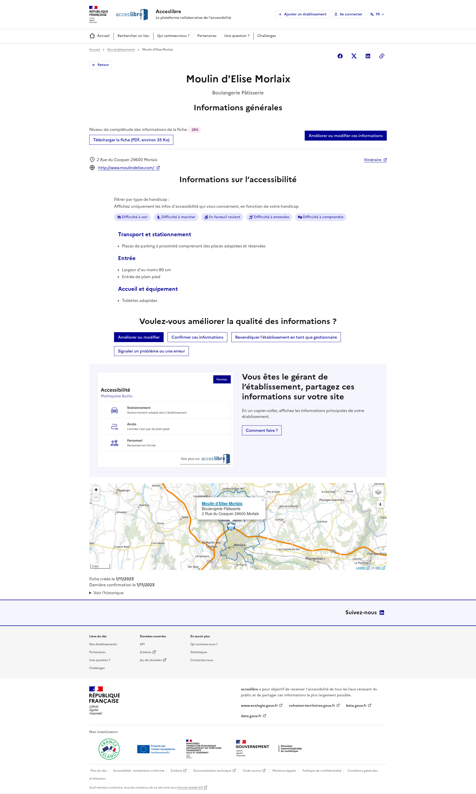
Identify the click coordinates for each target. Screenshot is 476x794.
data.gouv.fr (251, 716)
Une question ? (236, 35)
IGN (378, 567)
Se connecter (351, 14)
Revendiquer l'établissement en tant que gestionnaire (286, 337)
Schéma (145, 652)
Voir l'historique (108, 593)
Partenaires (206, 35)
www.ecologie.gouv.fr (259, 705)
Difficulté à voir (135, 217)
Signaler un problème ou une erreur (151, 351)
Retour (103, 64)
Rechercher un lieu (133, 35)
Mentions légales (284, 770)
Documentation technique (212, 770)
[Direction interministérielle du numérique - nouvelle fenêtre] (270, 749)
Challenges (266, 35)
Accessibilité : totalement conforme (138, 770)
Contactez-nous (201, 660)
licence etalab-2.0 (190, 787)
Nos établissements (121, 49)
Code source (252, 770)
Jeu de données (151, 660)
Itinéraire (372, 160)
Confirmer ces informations (197, 337)
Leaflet (360, 567)
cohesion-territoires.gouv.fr (312, 705)
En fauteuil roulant (224, 217)
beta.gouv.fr (356, 705)
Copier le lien (382, 56)
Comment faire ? (262, 430)
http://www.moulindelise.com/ (126, 168)
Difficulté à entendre (271, 217)
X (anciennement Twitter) (354, 56)
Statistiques (198, 652)
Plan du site (98, 770)
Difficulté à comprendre (323, 217)
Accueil (103, 35)
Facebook (340, 56)
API (142, 644)
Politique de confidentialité (321, 770)
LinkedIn (382, 613)
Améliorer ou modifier (139, 337)
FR (378, 14)
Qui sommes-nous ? (173, 35)
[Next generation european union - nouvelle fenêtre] (157, 749)
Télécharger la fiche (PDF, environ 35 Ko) (131, 140)
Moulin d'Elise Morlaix (222, 503)
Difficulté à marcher (178, 217)
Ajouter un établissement (305, 14)
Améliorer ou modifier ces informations (346, 136)
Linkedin (368, 56)
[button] (263, 500)
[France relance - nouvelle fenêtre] (109, 749)
